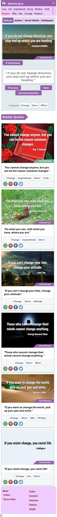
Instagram (33, 500)
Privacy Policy (9, 499)
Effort (44, 105)
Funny (30, 8)
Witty (14, 13)
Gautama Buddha (28, 92)
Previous (13, 87)
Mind (38, 362)
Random (6, 13)
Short (35, 105)
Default (7, 20)
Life (10, 8)
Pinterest (33, 504)
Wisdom (39, 8)
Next (46, 87)
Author (18, 20)
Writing (41, 418)
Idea (32, 418)
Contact (6, 495)
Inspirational (19, 8)
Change (25, 105)
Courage (28, 13)
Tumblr (32, 509)
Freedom (38, 13)
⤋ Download (13, 62)
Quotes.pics (15, 3)
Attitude (38, 301)
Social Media (32, 20)
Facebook (33, 496)
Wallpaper (47, 20)
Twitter (32, 491)
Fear (21, 13)
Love (4, 8)
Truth (47, 8)
